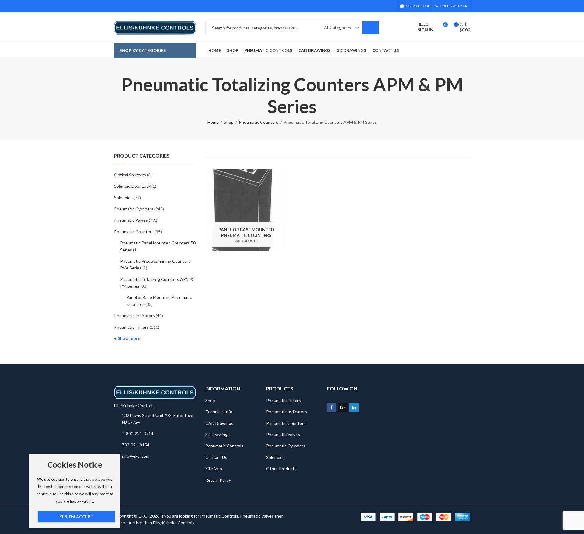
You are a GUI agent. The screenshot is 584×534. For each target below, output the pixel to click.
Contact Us (216, 457)
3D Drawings (217, 434)
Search (370, 27)
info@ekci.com (135, 456)
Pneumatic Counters (258, 122)
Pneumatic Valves (131, 220)
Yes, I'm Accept (76, 516)
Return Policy (218, 480)
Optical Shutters (130, 174)
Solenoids (123, 197)
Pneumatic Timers (131, 327)
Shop (229, 122)
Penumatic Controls (224, 445)
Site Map (213, 468)
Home (213, 122)
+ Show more (127, 338)
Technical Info (218, 411)
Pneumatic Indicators (134, 315)
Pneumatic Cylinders (133, 208)
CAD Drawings (219, 423)
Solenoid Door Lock (132, 186)
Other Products (281, 468)
